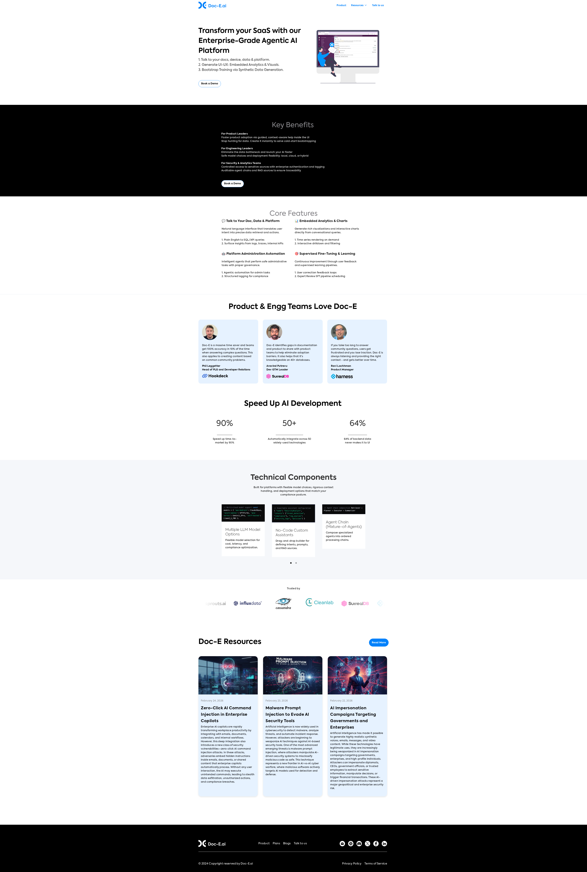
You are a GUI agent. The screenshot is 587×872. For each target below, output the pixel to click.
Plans (276, 843)
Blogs (287, 843)
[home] (212, 5)
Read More (379, 642)
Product (341, 5)
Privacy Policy (351, 863)
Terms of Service (375, 863)
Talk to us (378, 5)
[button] (359, 5)
